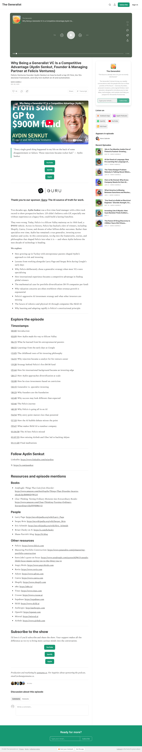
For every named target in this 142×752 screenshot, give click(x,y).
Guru (44, 199)
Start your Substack (66, 749)
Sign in (135, 5)
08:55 (13, 347)
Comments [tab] (16, 699)
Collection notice (35, 749)
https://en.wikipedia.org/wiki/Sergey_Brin (46, 521)
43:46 (13, 403)
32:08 (13, 381)
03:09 (13, 336)
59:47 (13, 426)
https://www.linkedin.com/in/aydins (37, 459)
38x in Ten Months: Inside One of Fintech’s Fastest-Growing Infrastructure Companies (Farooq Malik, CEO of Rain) (118, 150)
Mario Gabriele (16, 82)
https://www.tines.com (31, 590)
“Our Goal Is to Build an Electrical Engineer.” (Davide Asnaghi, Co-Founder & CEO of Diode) (118, 201)
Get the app (80, 749)
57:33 (13, 420)
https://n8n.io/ (26, 586)
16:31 (13, 359)
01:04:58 (15, 431)
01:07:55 (15, 437)
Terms (27, 749)
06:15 (13, 342)
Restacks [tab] (25, 699)
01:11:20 (15, 443)
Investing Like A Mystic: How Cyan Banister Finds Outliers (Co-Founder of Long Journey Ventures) (116, 212)
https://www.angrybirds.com (40, 565)
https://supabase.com (34, 599)
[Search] (110, 4)
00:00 (13, 331)
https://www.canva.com (32, 578)
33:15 (13, 387)
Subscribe (124, 5)
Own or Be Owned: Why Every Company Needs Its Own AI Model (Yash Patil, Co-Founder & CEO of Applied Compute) (117, 181)
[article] (113, 151)
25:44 (13, 370)
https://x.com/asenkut (23, 465)
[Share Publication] (114, 4)
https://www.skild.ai (30, 603)
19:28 (13, 364)
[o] (99, 152)
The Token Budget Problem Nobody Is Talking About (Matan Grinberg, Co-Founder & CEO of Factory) (117, 171)
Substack (119, 749)
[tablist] (20, 699)
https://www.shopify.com (34, 582)
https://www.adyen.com (32, 573)
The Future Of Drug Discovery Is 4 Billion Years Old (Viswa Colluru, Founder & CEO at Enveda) (117, 222)
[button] (54, 35)
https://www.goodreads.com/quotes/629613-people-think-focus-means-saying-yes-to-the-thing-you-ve (51, 559)
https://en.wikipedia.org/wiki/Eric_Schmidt (48, 525)
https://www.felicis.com (33, 545)
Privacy (21, 749)
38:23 (13, 392)
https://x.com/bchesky (44, 530)
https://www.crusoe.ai (33, 595)
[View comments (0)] (127, 30)
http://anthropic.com (35, 608)
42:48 (13, 398)
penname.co (42, 672)
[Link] (8, 200)
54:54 (13, 415)
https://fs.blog (41, 534)
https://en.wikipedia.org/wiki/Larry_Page (45, 517)
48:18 (13, 409)
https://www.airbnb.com (34, 620)
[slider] (70, 53)
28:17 (13, 375)
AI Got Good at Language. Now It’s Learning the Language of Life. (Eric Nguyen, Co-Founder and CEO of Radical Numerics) (117, 160)
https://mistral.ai (30, 616)
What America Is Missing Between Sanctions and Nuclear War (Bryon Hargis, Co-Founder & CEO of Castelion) (118, 191)
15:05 (13, 353)
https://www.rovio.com (31, 569)
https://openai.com (32, 612)
